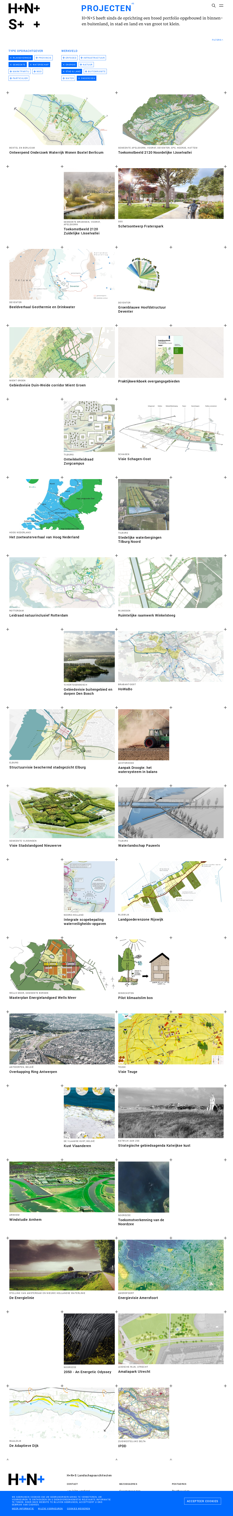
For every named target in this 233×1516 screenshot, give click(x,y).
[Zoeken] (213, 5)
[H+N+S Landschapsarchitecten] (26, 1489)
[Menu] (221, 5)
